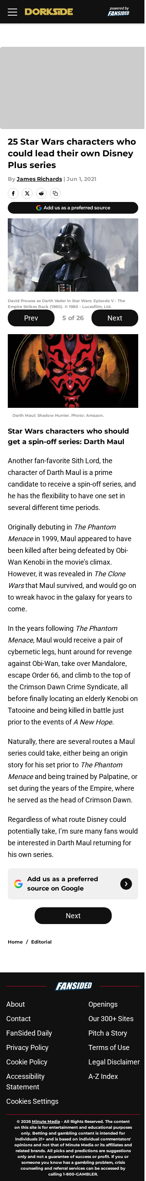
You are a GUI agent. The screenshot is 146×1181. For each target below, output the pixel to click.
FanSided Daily (29, 1033)
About (15, 1004)
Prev (31, 318)
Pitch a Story (107, 1033)
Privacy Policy (27, 1047)
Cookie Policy (26, 1062)
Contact (18, 1019)
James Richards (39, 178)
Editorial (41, 942)
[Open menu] (12, 11)
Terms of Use (109, 1047)
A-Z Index (103, 1076)
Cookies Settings (32, 1101)
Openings (103, 1004)
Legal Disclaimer (114, 1062)
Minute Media (46, 1121)
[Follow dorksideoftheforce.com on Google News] (126, 884)
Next (114, 318)
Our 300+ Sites (111, 1019)
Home (15, 942)
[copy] (55, 193)
